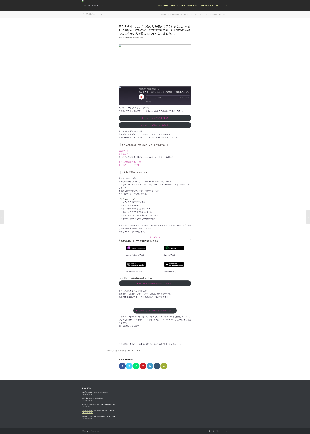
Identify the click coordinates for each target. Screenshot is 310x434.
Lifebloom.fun (95, 431)
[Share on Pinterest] (143, 366)
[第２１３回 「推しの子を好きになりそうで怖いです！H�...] (2, 217)
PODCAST (122, 37)
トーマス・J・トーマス (132, 351)
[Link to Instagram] (226, 5)
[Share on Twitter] (129, 366)
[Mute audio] (147, 98)
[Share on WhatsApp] (136, 366)
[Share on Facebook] (122, 366)
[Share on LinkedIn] (150, 366)
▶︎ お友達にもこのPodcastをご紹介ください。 (155, 310)
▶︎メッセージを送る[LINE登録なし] (155, 125)
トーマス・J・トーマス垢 (129, 164)
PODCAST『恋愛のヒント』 (134, 37)
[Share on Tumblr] (157, 366)
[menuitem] (177, 5)
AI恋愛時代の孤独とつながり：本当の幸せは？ (96, 392)
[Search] (217, 5)
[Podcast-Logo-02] (155, 64)
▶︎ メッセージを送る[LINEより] (155, 118)
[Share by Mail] (163, 366)
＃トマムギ (123, 154)
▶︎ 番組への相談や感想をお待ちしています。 (155, 283)
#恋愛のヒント (125, 151)
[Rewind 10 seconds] (151, 98)
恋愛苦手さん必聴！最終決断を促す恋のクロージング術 (98, 416)
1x (155, 98)
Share (148, 102)
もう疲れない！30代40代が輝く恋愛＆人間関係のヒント (98, 404)
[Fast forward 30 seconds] (160, 98)
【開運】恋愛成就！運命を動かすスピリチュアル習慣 (98, 410)
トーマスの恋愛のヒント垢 (130, 161)
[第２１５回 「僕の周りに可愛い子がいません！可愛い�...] (308, 217)
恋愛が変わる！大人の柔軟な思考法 (92, 398)
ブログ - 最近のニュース (92, 14)
